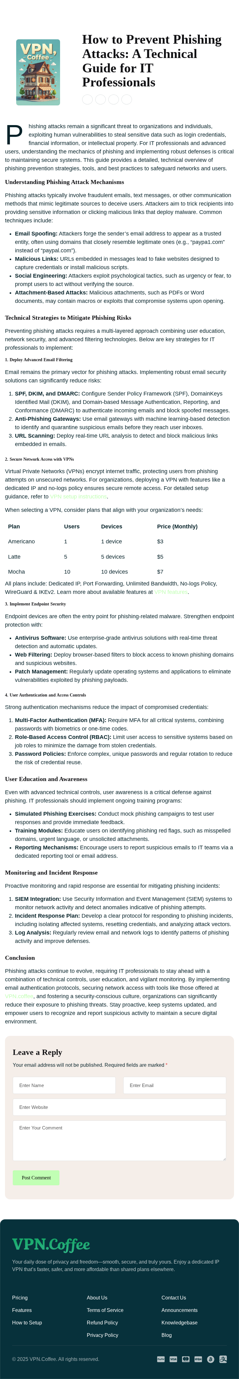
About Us (97, 1297)
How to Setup (27, 1322)
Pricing (20, 1297)
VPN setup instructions (78, 496)
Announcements (180, 1310)
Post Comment (36, 1177)
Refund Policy (102, 1322)
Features (22, 1310)
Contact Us (174, 1297)
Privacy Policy (102, 1335)
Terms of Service (105, 1310)
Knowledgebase (180, 1322)
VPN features (171, 592)
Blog (167, 1335)
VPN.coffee (19, 996)
